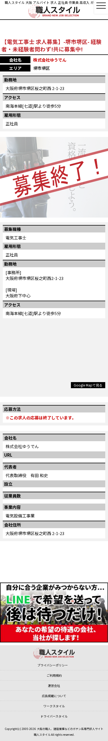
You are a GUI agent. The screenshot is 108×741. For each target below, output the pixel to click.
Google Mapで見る (88, 385)
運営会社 (54, 685)
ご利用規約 (54, 675)
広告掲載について (54, 696)
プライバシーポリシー (52, 665)
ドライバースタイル (54, 716)
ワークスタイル (54, 706)
